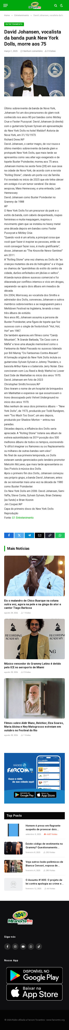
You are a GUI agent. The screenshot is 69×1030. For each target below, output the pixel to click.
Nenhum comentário (33, 51)
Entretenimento (14, 24)
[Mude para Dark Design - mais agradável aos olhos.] (61, 5)
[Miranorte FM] (34, 5)
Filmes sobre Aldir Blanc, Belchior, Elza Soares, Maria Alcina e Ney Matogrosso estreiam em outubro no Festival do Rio (34, 726)
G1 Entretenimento (23, 517)
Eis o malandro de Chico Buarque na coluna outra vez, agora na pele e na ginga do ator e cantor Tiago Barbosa (32, 604)
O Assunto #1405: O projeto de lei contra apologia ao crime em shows (45, 883)
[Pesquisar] (56, 5)
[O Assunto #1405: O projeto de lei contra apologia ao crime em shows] (13, 884)
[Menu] (5, 5)
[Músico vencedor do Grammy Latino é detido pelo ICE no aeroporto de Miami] (34, 639)
